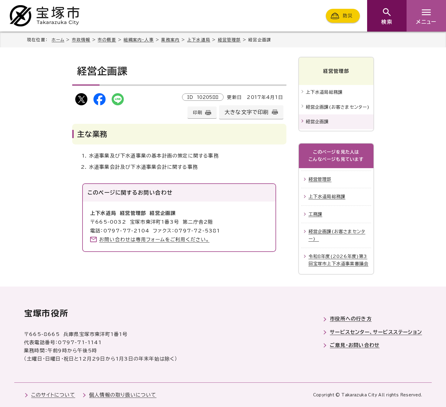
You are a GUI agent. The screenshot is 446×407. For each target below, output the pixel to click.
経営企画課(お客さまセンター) (339, 107)
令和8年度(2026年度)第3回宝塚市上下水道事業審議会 (339, 260)
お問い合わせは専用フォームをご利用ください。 (154, 239)
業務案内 (170, 40)
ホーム (58, 40)
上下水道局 (198, 40)
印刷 (197, 112)
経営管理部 (229, 40)
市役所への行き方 (351, 318)
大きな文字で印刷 (247, 112)
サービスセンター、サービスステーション (376, 332)
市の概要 (107, 40)
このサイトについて (53, 394)
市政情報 (81, 40)
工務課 (316, 214)
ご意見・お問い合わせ (355, 345)
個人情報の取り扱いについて (123, 394)
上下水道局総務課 (324, 92)
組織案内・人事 (138, 40)
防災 (348, 15)
